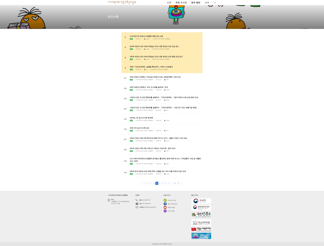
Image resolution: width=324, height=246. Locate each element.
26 (174, 183)
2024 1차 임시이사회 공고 (140, 128)
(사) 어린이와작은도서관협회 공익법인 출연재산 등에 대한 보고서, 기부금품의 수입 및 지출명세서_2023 (165, 160)
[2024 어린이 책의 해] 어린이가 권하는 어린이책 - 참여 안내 (152, 148)
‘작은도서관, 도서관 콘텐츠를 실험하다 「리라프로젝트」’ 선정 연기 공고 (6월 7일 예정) (163, 107)
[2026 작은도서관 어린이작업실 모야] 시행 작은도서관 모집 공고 (154, 46)
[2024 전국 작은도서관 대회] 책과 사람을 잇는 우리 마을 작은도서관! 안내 (158, 171)
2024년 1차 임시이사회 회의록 (141, 118)
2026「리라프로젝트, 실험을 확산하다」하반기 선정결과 (151, 67)
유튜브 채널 (171, 207)
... (171, 183)
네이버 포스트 (172, 200)
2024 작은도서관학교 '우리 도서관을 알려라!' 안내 (149, 87)
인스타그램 (171, 211)
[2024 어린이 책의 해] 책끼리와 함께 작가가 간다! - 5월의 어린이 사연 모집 (158, 138)
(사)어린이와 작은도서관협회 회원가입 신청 (146, 36)
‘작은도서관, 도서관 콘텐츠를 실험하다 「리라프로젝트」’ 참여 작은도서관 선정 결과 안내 (164, 97)
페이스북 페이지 (173, 204)
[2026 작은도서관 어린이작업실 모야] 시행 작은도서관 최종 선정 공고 (156, 56)
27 (178, 183)
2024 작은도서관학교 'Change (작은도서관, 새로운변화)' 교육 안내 (155, 77)
